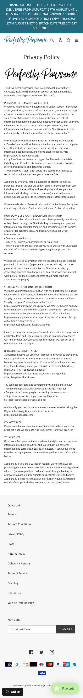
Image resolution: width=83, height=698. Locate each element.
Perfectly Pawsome (27, 685)
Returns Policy (16, 553)
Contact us (14, 593)
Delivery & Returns (19, 563)
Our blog (13, 583)
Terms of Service (18, 573)
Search (12, 514)
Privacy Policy (16, 534)
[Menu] (76, 40)
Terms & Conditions (19, 524)
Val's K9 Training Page (21, 602)
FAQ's (11, 543)
